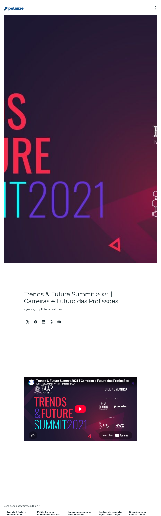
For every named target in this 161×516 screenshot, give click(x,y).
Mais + (36, 506)
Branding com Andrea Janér (137, 513)
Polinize (45, 309)
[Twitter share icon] (28, 319)
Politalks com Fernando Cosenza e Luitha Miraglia (49, 513)
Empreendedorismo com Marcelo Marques (80, 513)
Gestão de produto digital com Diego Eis (110, 513)
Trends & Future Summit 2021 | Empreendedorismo (18, 513)
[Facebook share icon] (36, 319)
